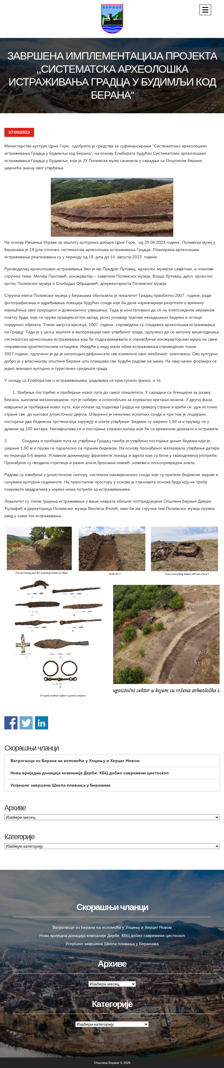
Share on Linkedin (41, 722)
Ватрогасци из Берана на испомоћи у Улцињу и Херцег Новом (74, 760)
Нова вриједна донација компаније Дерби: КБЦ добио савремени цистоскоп (89, 773)
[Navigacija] (205, 9)
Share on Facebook (11, 722)
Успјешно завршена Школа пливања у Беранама (60, 785)
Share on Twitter (26, 722)
